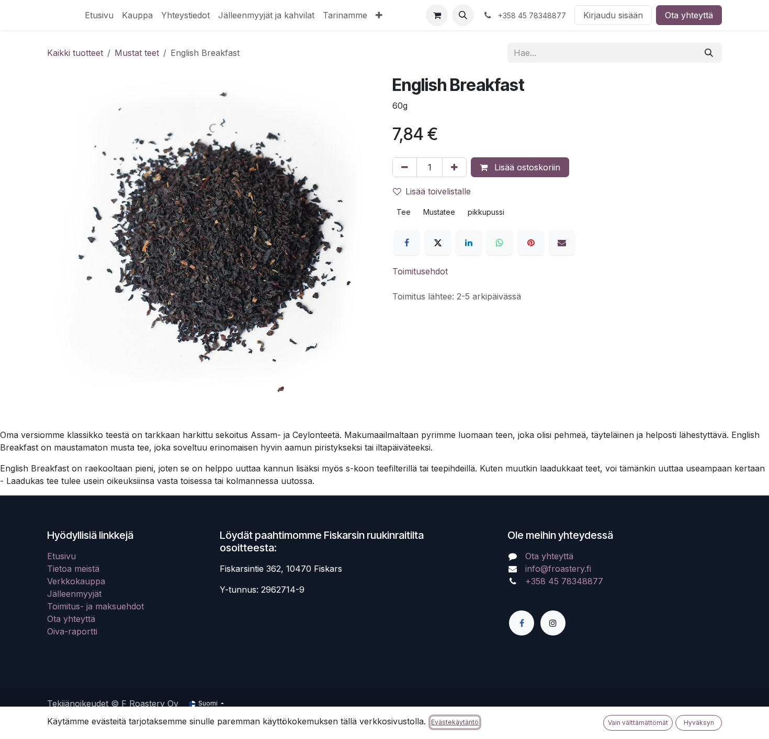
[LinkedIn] (468, 242)
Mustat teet (137, 53)
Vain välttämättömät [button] (638, 722)
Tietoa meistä (73, 568)
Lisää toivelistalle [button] (438, 191)
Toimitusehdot (420, 271)
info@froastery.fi (558, 568)
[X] (437, 242)
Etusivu (61, 556)
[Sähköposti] (561, 242)
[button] (463, 15)
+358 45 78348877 (565, 581)
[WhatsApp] (499, 242)
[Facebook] (406, 242)
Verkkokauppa (76, 581)
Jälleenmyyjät (74, 593)
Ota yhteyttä (689, 15)
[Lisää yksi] (454, 167)
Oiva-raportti (72, 631)
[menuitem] (99, 15)
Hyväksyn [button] (699, 722)
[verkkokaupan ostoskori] (437, 15)
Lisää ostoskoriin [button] (526, 167)
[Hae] (709, 53)
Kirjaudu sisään (613, 15)
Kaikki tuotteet (75, 53)
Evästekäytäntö (455, 722)
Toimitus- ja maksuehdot (95, 606)
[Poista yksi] (404, 167)
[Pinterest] (531, 242)
